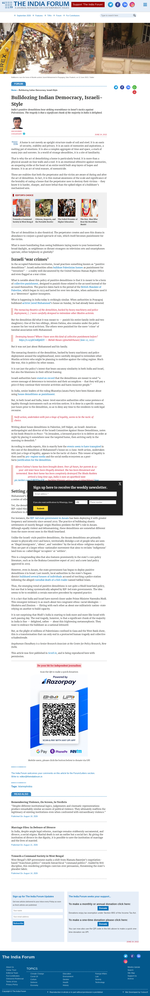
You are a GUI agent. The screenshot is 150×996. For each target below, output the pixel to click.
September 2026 (22, 16)
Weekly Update (134, 967)
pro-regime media (35, 456)
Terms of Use (11, 982)
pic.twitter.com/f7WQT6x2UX (29, 480)
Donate (103, 908)
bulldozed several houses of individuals (41, 576)
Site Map (131, 973)
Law (97, 976)
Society (98, 979)
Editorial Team (12, 973)
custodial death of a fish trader (51, 580)
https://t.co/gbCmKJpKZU (32, 340)
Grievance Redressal (15, 979)
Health (65, 982)
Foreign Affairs (101, 974)
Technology (100, 982)
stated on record (45, 378)
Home (14, 90)
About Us (10, 967)
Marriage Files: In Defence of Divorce (33, 827)
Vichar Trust (11, 970)
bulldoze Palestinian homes (68, 267)
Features (38, 16)
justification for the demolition (34, 460)
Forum (57, 16)
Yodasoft (144, 992)
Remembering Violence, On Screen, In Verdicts (39, 802)
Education (67, 974)
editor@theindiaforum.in (31, 776)
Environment (68, 976)
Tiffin (48, 16)
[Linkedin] (125, 6)
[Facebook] (118, 6)
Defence (33, 982)
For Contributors (71, 16)
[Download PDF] (134, 93)
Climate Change (37, 974)
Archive (131, 979)
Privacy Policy (12, 985)
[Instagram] (132, 6)
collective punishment (26, 283)
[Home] (35, 5)
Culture (33, 979)
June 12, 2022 (87, 340)
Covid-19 (34, 976)
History (66, 985)
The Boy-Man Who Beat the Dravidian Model (89, 222)
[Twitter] (111, 6)
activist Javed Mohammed (36, 303)
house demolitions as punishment (36, 394)
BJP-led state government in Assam (49, 518)
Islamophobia (25, 786)
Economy (34, 985)
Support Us (132, 976)
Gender (66, 979)
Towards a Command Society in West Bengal (37, 856)
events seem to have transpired (84, 446)
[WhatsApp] (134, 88)
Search (130, 970)
